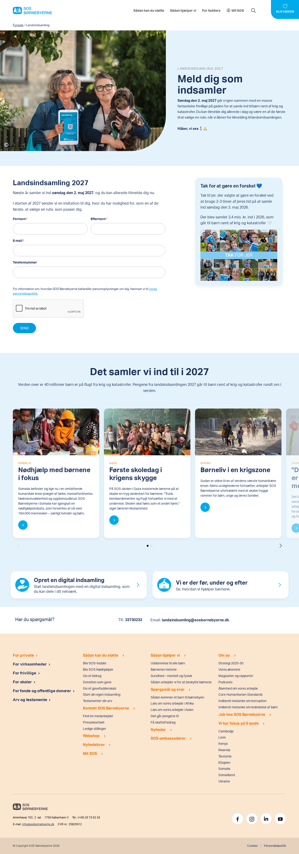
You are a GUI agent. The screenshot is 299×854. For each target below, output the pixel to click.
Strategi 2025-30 (230, 663)
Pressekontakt (93, 722)
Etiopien (224, 762)
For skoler (22, 681)
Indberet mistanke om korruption (242, 701)
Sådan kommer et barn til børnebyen (177, 697)
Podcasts (225, 682)
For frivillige (24, 672)
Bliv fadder (285, 11)
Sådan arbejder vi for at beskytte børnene (181, 682)
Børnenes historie (164, 669)
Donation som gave (97, 682)
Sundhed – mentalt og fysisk (171, 676)
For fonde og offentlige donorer (42, 690)
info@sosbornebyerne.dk (38, 824)
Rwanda (224, 750)
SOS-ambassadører (168, 738)
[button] (281, 545)
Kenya (223, 743)
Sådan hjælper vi (183, 10)
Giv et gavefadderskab (99, 688)
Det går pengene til (165, 716)
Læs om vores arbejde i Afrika (172, 703)
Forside (18, 25)
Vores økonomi (229, 669)
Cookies (252, 845)
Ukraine (224, 781)
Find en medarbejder (98, 716)
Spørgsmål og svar (168, 689)
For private (23, 655)
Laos (222, 737)
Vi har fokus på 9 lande (238, 723)
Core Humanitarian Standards (240, 694)
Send (24, 328)
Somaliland (226, 775)
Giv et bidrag (92, 676)
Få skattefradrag (163, 722)
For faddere (211, 10)
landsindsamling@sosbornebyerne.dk (195, 619)
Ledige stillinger (94, 729)
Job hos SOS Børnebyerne (241, 714)
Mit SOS (237, 10)
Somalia (224, 769)
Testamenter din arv (97, 701)
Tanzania (224, 756)
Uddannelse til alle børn (168, 663)
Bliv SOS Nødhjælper (98, 669)
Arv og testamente (30, 699)
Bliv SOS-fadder (95, 663)
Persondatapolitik (275, 845)
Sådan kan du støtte (148, 10)
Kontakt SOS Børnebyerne (106, 708)
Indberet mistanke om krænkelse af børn (248, 707)
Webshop (91, 735)
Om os (224, 655)
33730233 (133, 619)
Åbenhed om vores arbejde (238, 688)
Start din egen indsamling (101, 694)
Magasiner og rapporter (235, 676)
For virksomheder (30, 663)
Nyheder (158, 729)
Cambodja (226, 731)
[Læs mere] (23, 525)
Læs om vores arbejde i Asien (172, 710)
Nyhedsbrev (94, 744)
